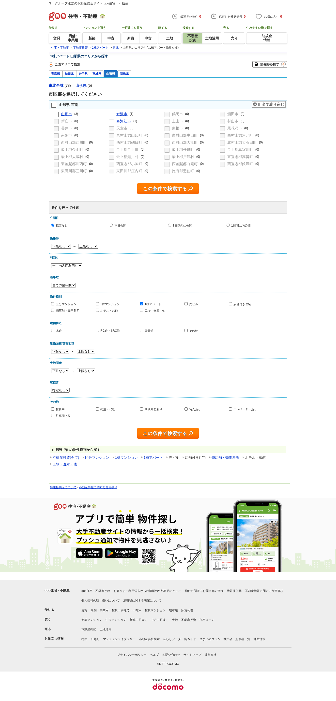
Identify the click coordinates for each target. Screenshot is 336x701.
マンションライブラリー (119, 639)
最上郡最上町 (127, 149)
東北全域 (56, 85)
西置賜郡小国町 (129, 164)
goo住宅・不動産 (57, 590)
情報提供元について (63, 487)
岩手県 (83, 73)
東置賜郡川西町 (74, 164)
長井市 (67, 128)
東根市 (178, 128)
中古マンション (116, 620)
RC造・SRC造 (110, 330)
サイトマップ (192, 655)
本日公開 (120, 225)
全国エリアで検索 (67, 64)
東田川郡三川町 (74, 171)
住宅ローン (206, 620)
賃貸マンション (155, 610)
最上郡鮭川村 (127, 157)
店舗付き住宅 (242, 304)
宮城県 (96, 73)
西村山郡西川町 (74, 142)
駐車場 (173, 610)
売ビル (193, 304)
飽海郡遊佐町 (183, 171)
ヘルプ (154, 655)
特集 (84, 639)
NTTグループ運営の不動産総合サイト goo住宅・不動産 (88, 3)
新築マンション (91, 620)
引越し (95, 639)
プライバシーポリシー (132, 655)
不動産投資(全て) (66, 457)
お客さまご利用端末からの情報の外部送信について (148, 591)
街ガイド (190, 639)
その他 (193, 330)
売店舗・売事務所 (67, 310)
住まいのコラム (209, 639)
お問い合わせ (171, 655)
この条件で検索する (165, 188)
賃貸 (84, 610)
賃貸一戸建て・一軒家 (126, 610)
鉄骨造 (149, 330)
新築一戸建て (138, 620)
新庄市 (67, 121)
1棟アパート (153, 304)
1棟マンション (110, 304)
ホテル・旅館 (109, 310)
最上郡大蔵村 (72, 157)
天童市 (122, 128)
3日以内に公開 (182, 225)
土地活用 (105, 629)
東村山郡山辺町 (129, 135)
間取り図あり (153, 409)
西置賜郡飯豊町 (240, 164)
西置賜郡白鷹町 (185, 164)
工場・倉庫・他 (155, 310)
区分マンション (66, 304)
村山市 (233, 121)
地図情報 (259, 639)
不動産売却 (88, 629)
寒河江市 (123, 121)
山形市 (66, 114)
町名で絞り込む (271, 104)
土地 (175, 620)
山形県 (110, 73)
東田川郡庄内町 (129, 171)
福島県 (124, 73)
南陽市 (67, 135)
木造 (59, 330)
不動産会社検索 (149, 639)
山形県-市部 (68, 104)
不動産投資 (188, 620)
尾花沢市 (235, 128)
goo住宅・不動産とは (95, 591)
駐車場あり (63, 415)
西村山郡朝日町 (129, 142)
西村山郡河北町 (240, 135)
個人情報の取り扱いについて (100, 600)
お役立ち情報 (54, 638)
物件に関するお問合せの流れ (204, 591)
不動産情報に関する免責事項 (98, 487)
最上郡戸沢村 (183, 157)
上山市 (178, 121)
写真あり (195, 409)
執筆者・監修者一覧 (237, 639)
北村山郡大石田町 (242, 142)
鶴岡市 (178, 114)
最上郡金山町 (72, 149)
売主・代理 (107, 409)
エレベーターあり (245, 409)
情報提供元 (234, 591)
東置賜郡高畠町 (240, 157)
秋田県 (69, 73)
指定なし (62, 225)
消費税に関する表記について (142, 600)
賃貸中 (60, 409)
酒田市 (233, 114)
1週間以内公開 (241, 225)
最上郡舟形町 (183, 149)
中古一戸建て (159, 620)
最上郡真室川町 (240, 149)
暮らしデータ (172, 639)
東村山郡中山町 (185, 135)
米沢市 (121, 114)
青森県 (55, 73)
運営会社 (210, 655)
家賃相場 (187, 610)
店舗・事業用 (99, 610)
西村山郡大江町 (185, 142)
